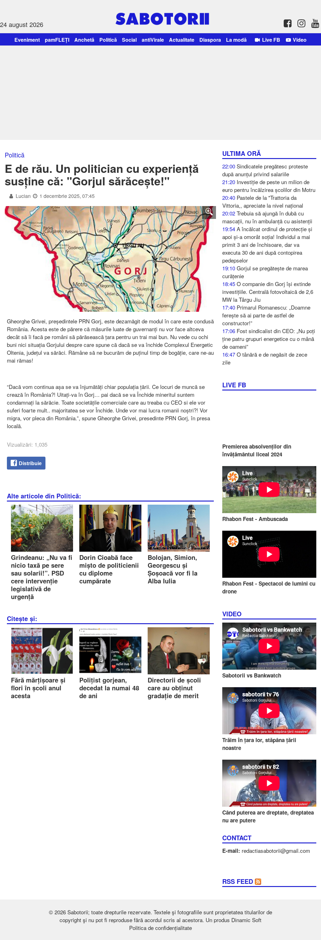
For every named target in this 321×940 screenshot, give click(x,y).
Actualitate (181, 39)
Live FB (270, 39)
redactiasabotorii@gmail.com (276, 850)
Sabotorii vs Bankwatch (251, 675)
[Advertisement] (160, 93)
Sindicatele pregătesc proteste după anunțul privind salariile (265, 170)
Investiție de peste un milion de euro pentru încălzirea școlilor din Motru (268, 186)
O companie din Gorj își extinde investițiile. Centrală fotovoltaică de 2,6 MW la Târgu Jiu (267, 291)
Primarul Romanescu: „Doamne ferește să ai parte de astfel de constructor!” (266, 315)
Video (299, 39)
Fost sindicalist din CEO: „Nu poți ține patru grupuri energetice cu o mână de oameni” (268, 338)
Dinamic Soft (246, 920)
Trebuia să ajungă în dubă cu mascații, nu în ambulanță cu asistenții (267, 217)
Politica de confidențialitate (160, 928)
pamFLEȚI (57, 39)
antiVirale (153, 39)
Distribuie (30, 463)
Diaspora (210, 39)
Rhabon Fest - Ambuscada (255, 519)
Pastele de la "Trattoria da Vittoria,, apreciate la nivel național (262, 201)
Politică (108, 39)
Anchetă (84, 39)
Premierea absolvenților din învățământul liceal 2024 (256, 450)
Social (129, 39)
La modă (236, 39)
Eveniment (27, 39)
